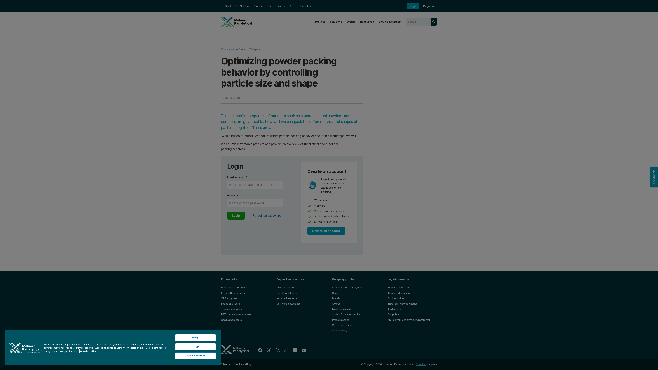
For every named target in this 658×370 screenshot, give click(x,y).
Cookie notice (88, 351)
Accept (195, 337)
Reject (195, 346)
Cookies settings (195, 355)
